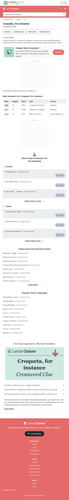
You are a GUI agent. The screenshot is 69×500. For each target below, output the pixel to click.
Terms (34, 487)
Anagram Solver (34, 465)
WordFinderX (34, 469)
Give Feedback (36, 434)
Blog (34, 447)
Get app (63, 3)
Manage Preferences (10, 490)
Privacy (34, 483)
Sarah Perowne (9, 37)
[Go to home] (34, 423)
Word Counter (34, 475)
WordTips (34, 462)
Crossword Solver (8, 19)
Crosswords (34, 454)
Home (34, 444)
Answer (61, 175)
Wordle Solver (34, 451)
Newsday (18, 19)
